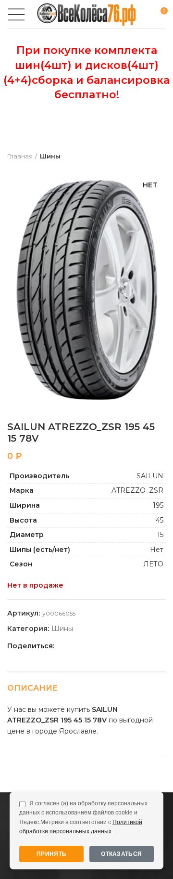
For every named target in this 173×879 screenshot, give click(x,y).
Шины (50, 156)
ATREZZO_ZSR (137, 490)
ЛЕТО (153, 564)
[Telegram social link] (119, 646)
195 (158, 505)
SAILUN (149, 476)
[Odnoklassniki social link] (86, 646)
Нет (156, 549)
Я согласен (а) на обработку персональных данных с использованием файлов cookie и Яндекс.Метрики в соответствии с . (83, 817)
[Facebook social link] (64, 646)
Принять (51, 854)
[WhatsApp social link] (97, 646)
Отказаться (121, 854)
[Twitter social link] (75, 646)
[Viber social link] (130, 646)
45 (159, 520)
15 (160, 534)
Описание (32, 688)
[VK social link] (108, 646)
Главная (20, 156)
